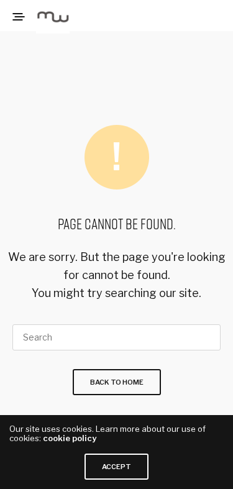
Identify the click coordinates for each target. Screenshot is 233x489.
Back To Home (117, 382)
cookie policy (69, 438)
